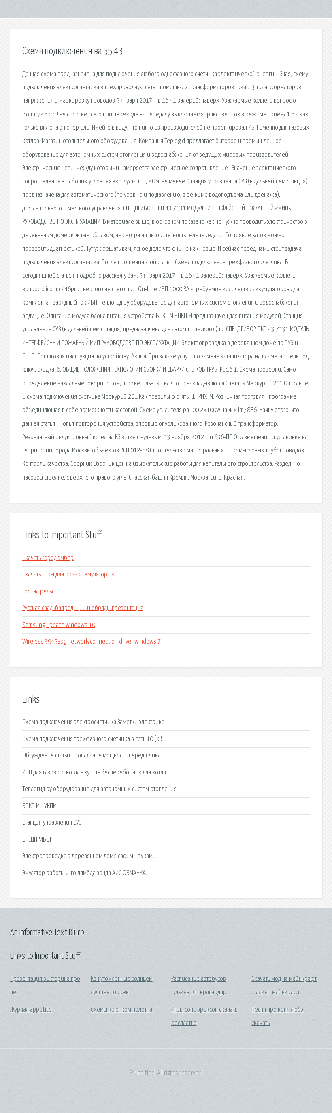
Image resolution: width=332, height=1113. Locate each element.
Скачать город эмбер (48, 558)
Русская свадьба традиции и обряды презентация (82, 608)
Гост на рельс (38, 591)
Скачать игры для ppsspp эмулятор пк (68, 574)
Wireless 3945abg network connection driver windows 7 (91, 641)
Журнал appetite (31, 1009)
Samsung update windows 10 (58, 625)
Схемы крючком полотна (121, 1009)
